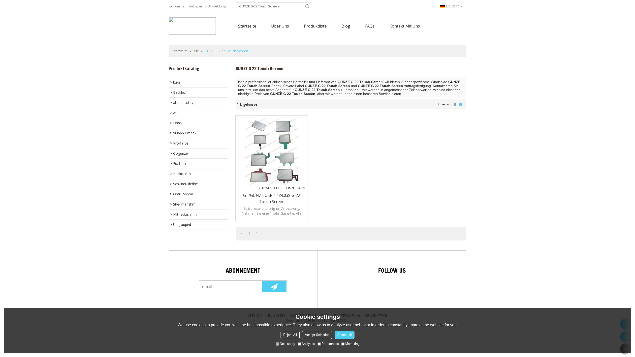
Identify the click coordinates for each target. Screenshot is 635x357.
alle (196, 51)
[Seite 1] (242, 233)
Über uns (280, 26)
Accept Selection (317, 335)
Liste (454, 104)
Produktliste (315, 26)
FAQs (370, 26)
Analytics (308, 344)
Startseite (247, 26)
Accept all (344, 335)
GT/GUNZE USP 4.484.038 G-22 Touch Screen (271, 198)
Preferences (330, 344)
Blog (346, 26)
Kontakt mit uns (404, 26)
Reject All (290, 335)
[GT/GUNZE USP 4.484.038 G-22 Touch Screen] (271, 151)
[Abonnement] (274, 286)
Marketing (352, 344)
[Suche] (307, 6)
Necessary (287, 344)
